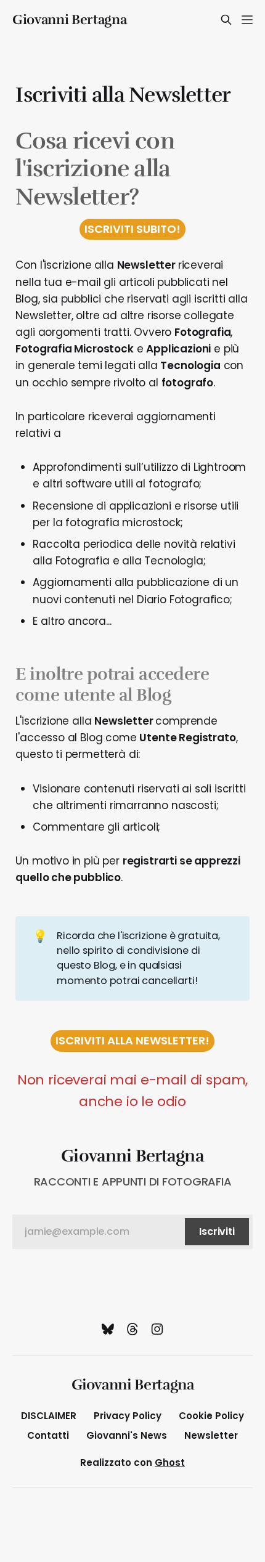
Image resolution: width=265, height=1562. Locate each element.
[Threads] (132, 1329)
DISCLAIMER (48, 1415)
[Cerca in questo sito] (226, 20)
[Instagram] (157, 1329)
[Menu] (247, 20)
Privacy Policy (127, 1415)
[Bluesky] (108, 1329)
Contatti (48, 1435)
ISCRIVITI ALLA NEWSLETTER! (132, 1040)
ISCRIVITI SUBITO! (132, 229)
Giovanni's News (126, 1435)
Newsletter (211, 1435)
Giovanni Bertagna (69, 19)
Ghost (170, 1462)
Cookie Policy (211, 1415)
